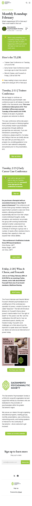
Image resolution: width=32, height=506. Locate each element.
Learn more (16, 257)
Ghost (20, 492)
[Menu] (29, 2)
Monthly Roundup (7, 10)
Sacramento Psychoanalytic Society (15, 28)
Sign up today (16, 156)
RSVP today (16, 292)
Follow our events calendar (16, 433)
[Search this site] (26, 2)
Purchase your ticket (16, 370)
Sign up (16, 193)
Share (26, 28)
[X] (14, 476)
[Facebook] (18, 476)
